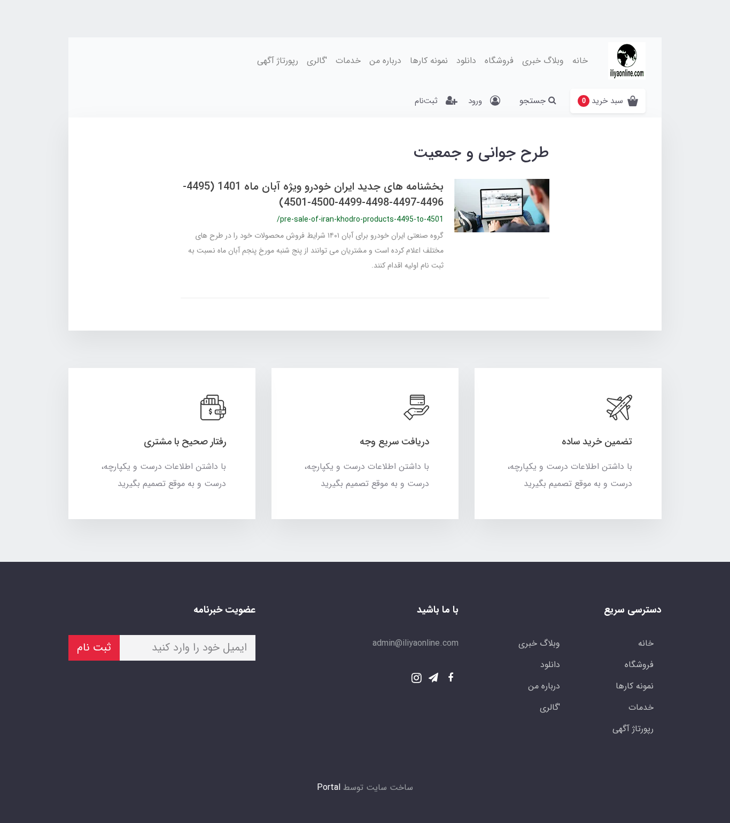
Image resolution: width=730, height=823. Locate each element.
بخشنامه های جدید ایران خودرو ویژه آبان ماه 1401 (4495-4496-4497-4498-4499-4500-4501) (313, 194)
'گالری (317, 60)
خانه (580, 60)
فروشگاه (499, 60)
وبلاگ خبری (543, 60)
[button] (608, 101)
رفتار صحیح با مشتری (185, 441)
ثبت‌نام (426, 101)
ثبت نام (94, 647)
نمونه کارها (429, 60)
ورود (475, 101)
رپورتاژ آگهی (277, 60)
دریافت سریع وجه (394, 441)
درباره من (385, 60)
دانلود (466, 60)
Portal (328, 787)
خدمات (348, 60)
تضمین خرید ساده (597, 441)
